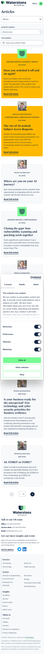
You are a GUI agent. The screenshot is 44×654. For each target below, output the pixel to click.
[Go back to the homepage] (13, 3)
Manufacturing (29, 586)
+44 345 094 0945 (13, 524)
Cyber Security (29, 567)
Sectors (6, 572)
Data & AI (27, 563)
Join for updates (7, 549)
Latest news (7, 609)
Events (5, 606)
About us (7, 615)
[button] (37, 4)
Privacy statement (9, 633)
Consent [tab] (8, 284)
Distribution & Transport (8, 583)
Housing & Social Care (32, 583)
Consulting (7, 563)
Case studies (7, 602)
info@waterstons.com (14, 531)
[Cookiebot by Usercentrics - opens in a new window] (31, 277)
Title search (6, 38)
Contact (6, 625)
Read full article (11, 94)
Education (28, 575)
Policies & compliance (11, 629)
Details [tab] (22, 284)
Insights (6, 592)
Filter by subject (8, 27)
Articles (5, 599)
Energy (26, 579)
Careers (5, 622)
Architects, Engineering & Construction (11, 577)
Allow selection (22, 367)
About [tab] (36, 284)
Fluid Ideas (30, 637)
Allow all (22, 360)
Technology (7, 567)
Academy (6, 595)
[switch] (37, 334)
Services (6, 559)
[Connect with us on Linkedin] (24, 550)
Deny (22, 375)
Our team (6, 618)
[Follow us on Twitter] (18, 548)
